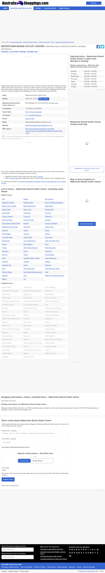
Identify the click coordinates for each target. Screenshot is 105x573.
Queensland (51, 567)
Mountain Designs (51, 325)
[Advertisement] (52, 25)
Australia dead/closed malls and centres (53, 559)
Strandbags (6, 350)
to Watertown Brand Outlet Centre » (87, 169)
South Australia (62, 567)
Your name (9, 439)
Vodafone (5, 357)
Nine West (26, 329)
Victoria (79, 567)
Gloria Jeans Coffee (8, 315)
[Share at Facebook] (98, 46)
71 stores (40, 176)
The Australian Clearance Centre (33, 350)
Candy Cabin (6, 298)
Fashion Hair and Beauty (53, 308)
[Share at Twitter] (102, 46)
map (56, 103)
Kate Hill (4, 322)
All (70, 556)
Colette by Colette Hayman (11, 301)
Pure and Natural (7, 336)
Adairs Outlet (6, 287)
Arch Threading (50, 287)
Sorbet (25, 346)
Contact (4, 571)
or (35, 454)
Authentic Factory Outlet (10, 291)
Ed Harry (5, 308)
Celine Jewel (27, 298)
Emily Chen (26, 136)
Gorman (26, 315)
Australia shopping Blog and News (51, 549)
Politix (25, 332)
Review (26, 339)
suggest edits (58, 136)
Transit (47, 350)
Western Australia (89, 567)
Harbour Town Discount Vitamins (12, 318)
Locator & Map (50, 8)
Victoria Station (7, 353)
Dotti (46, 305)
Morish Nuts (27, 325)
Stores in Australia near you (50, 181)
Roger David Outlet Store (53, 339)
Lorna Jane (27, 322)
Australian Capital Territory (10, 567)
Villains (25, 353)
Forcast (4, 312)
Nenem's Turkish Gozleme (11, 329)
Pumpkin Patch (50, 332)
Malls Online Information (87, 571)
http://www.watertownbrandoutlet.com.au (38, 125)
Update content (13, 571)
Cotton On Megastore (52, 301)
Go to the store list (35, 115)
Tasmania (71, 567)
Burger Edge (49, 294)
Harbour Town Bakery (52, 315)
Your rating (5, 468)
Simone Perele (50, 343)
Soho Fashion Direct (9, 346)
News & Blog (64, 8)
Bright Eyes (27, 294)
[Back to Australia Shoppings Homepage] (26, 3)
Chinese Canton (50, 298)
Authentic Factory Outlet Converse (33, 291)
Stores (38, 8)
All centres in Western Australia (29, 181)
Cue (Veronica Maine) (30, 305)
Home (5, 8)
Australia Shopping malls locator (51, 556)
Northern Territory (40, 567)
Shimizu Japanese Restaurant (33, 343)
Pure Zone (26, 336)
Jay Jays (26, 318)
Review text (9, 431)
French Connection (51, 312)
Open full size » (87, 224)
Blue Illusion (6, 294)
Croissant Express (8, 305)
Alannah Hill (27, 287)
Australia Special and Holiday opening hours (52, 552)
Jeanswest (48, 318)
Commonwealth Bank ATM (32, 301)
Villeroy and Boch (51, 353)
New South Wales (27, 567)
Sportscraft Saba (50, 346)
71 (26, 115)
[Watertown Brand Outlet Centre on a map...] (87, 159)
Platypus (5, 332)
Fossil (25, 312)
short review (14, 178)
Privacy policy (24, 571)
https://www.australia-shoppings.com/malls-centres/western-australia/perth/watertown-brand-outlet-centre (43, 131)
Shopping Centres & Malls (21, 8)
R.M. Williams (49, 336)
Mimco (47, 322)
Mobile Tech (6, 325)
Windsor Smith (28, 357)
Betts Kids (48, 291)
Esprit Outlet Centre (30, 308)
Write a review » (44, 99)
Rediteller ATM (7, 339)
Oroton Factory (50, 329)
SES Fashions (7, 343)
